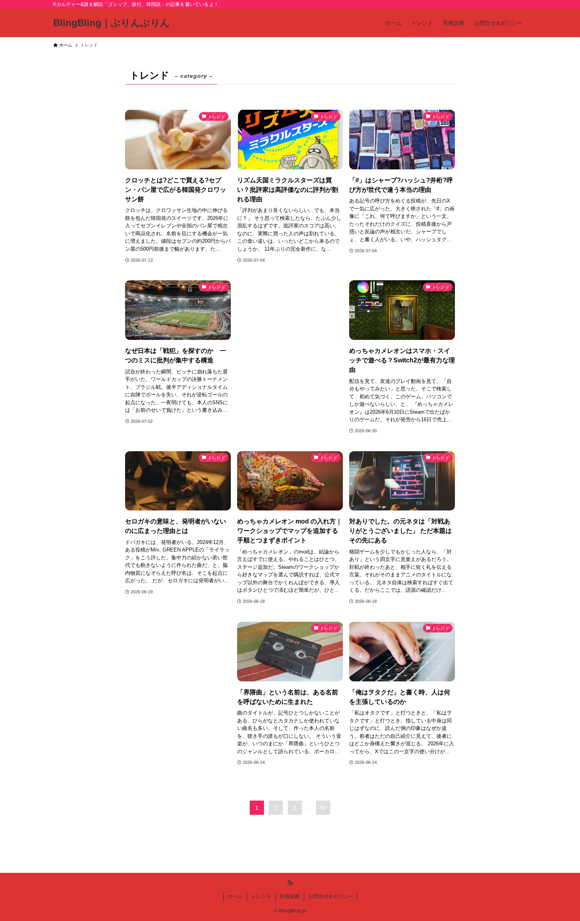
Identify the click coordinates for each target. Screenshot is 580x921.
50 (323, 808)
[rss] (290, 882)
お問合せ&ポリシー (330, 896)
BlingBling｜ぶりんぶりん (111, 23)
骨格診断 (289, 896)
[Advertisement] (290, 341)
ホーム (235, 896)
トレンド (261, 896)
